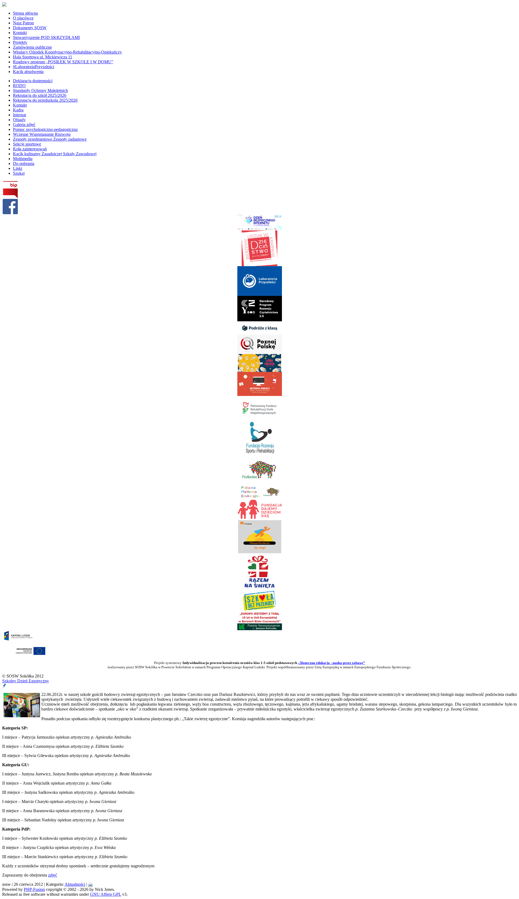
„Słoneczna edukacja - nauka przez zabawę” (331, 663)
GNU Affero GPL (105, 894)
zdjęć (52, 875)
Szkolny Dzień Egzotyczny (25, 681)
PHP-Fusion (34, 889)
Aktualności (75, 884)
